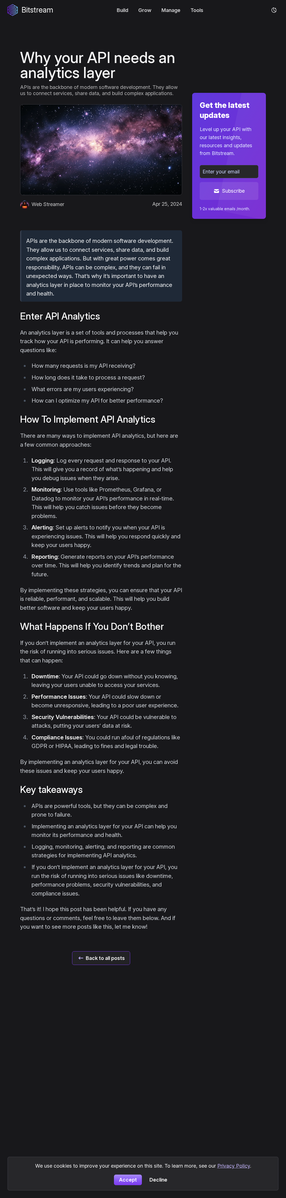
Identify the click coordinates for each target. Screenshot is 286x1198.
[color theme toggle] (274, 10)
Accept (128, 1180)
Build (122, 10)
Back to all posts (105, 958)
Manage (170, 10)
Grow (144, 10)
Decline (158, 1180)
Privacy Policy (233, 1166)
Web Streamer (48, 204)
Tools (196, 10)
